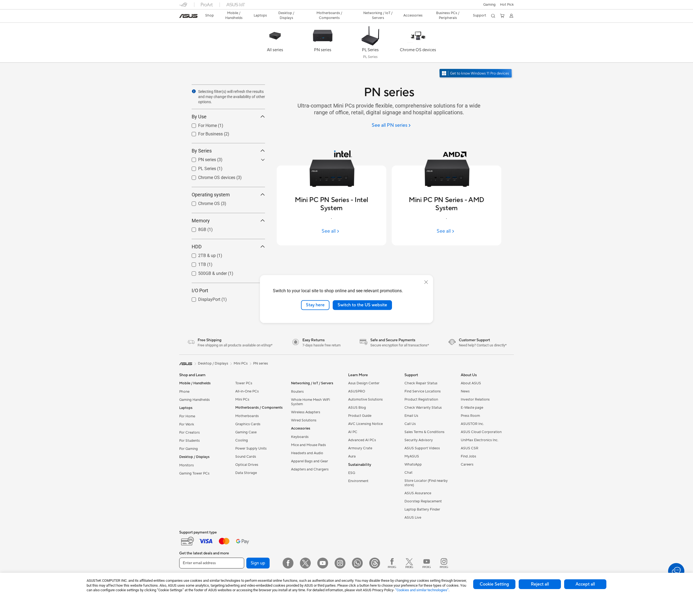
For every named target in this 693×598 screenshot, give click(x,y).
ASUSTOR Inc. (472, 424)
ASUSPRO (356, 391)
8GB (196, 228)
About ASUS (471, 383)
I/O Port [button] (200, 290)
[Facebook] (288, 563)
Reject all (540, 584)
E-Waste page (472, 407)
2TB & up (200, 254)
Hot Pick (507, 4)
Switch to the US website (362, 305)
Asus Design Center (364, 383)
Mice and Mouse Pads (308, 445)
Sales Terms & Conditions (424, 432)
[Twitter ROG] (409, 563)
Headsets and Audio (307, 453)
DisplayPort (203, 298)
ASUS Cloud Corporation (481, 432)
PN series (201, 158)
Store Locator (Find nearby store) (426, 483)
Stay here (315, 305)
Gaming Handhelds (194, 400)
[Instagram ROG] (444, 563)
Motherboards (247, 416)
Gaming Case (246, 432)
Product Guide (359, 416)
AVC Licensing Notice (365, 424)
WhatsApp (413, 464)
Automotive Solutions (365, 399)
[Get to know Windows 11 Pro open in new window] (476, 74)
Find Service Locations (422, 391)
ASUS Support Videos (422, 448)
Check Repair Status (420, 383)
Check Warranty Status (423, 407)
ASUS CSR (469, 448)
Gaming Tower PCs (194, 473)
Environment (358, 481)
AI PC (352, 432)
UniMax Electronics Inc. (479, 440)
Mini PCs (242, 399)
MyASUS (411, 456)
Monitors (186, 465)
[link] (188, 16)
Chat (408, 472)
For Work (186, 424)
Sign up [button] (258, 563)
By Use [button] (199, 116)
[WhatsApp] (357, 563)
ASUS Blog (357, 407)
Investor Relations (475, 399)
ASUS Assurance (417, 493)
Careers (467, 464)
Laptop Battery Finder (422, 509)
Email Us (411, 416)
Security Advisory (418, 440)
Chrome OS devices (210, 176)
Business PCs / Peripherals (447, 15)
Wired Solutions (303, 420)
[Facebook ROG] (392, 563)
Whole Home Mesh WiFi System (310, 402)
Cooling (241, 440)
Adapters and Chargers (310, 469)
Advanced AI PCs (362, 440)
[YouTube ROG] (426, 563)
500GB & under (206, 272)
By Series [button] (202, 151)
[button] (489, 4)
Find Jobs (468, 456)
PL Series (201, 167)
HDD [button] (197, 246)
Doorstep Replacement (423, 501)
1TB (196, 263)
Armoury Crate (360, 448)
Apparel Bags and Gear (309, 461)
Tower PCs (243, 383)
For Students (189, 440)
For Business (204, 132)
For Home (201, 124)
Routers (297, 391)
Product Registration (421, 399)
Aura (352, 456)
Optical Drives (246, 465)
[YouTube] (322, 563)
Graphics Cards (247, 424)
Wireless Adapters (305, 412)
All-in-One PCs (247, 391)
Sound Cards (245, 456)
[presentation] (194, 91)
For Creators (189, 432)
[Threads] (374, 563)
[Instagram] (340, 563)
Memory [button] (201, 220)
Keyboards (300, 437)
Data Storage (246, 473)
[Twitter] (305, 563)
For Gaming (188, 449)
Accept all (585, 584)
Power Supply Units (251, 448)
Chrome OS (202, 202)
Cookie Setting (494, 584)
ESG (351, 473)
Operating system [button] (211, 194)
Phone (184, 391)
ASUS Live (412, 517)
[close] (426, 282)
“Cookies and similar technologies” (422, 590)
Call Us (410, 424)
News (465, 391)
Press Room (470, 416)
